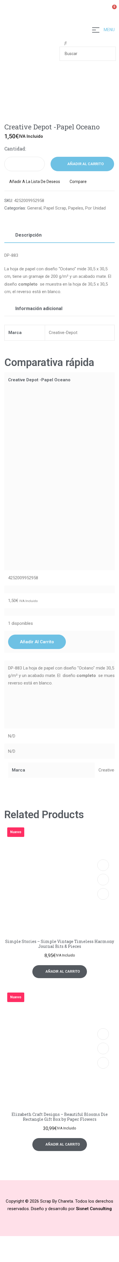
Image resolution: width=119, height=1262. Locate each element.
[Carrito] (112, 10)
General (34, 208)
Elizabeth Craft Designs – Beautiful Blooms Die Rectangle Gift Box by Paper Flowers (60, 1117)
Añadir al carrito (85, 164)
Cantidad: (15, 149)
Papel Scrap (55, 208)
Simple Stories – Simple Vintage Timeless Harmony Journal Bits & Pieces (59, 944)
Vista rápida (103, 879)
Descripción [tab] (28, 235)
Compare (78, 181)
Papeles (75, 208)
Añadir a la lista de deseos (34, 181)
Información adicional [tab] (38, 308)
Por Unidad (95, 208)
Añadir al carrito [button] (37, 641)
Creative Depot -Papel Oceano (39, 379)
